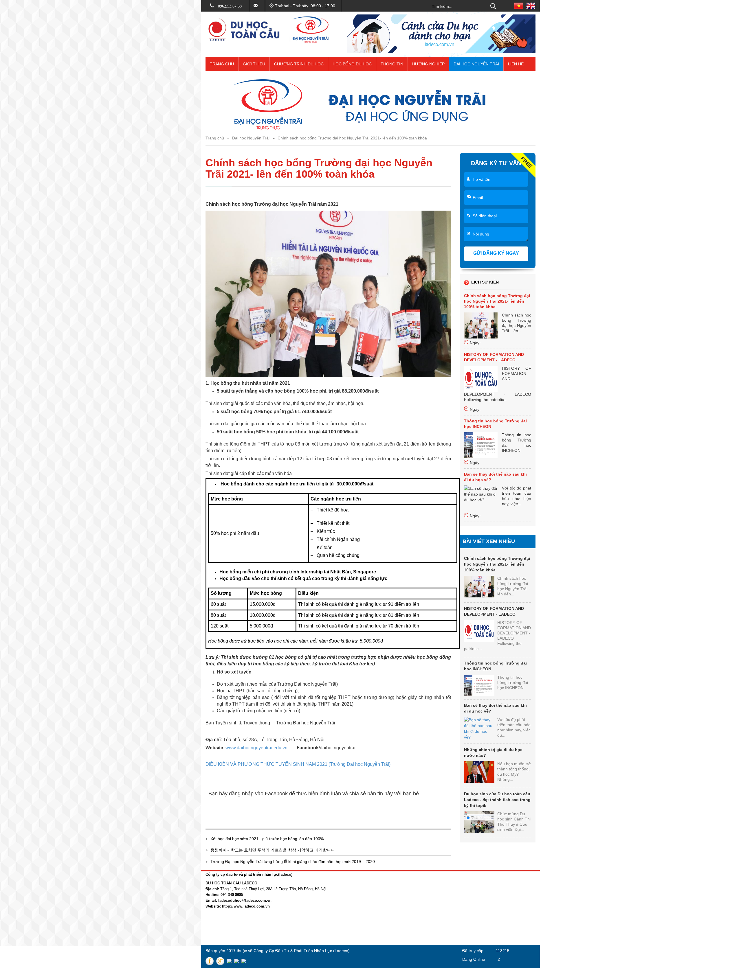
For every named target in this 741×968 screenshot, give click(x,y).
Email (478, 197)
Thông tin (392, 64)
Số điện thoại (485, 216)
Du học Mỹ (409, 919)
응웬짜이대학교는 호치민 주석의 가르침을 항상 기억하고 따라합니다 (272, 850)
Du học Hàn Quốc (415, 896)
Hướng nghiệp (428, 64)
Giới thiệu (254, 64)
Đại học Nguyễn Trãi (476, 64)
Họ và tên (481, 179)
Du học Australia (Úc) (418, 927)
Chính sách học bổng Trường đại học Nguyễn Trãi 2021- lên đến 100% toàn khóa (352, 138)
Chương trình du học (299, 64)
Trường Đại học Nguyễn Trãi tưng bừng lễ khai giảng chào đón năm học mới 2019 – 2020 (292, 861)
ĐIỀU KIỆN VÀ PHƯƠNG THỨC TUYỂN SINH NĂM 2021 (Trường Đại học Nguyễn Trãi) (298, 764)
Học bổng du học (352, 64)
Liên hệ (516, 64)
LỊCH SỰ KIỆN (485, 282)
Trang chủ (222, 64)
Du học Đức (410, 911)
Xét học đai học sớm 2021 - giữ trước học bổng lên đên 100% (267, 838)
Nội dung (481, 234)
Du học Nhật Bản (414, 904)
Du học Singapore (415, 934)
